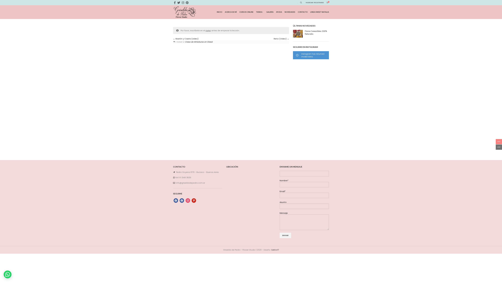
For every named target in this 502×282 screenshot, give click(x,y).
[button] (8, 274)
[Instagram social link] (183, 2)
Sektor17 (275, 249)
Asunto (283, 202)
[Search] (301, 2)
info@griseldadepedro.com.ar (190, 182)
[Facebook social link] (174, 2)
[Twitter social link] (178, 2)
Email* (283, 191)
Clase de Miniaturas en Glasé (199, 41)
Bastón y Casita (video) (186, 38)
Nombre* (284, 180)
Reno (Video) (280, 38)
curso (208, 30)
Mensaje (284, 213)
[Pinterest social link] (187, 2)
